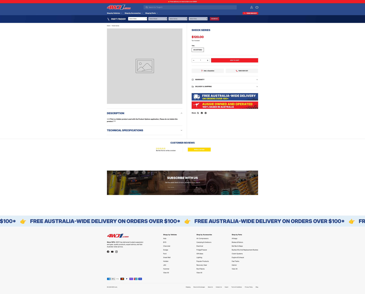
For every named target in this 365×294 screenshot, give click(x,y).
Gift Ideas (199, 254)
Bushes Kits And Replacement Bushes (245, 250)
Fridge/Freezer (201, 250)
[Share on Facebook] (202, 113)
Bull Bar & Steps (237, 246)
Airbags (234, 238)
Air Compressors (202, 238)
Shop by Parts (150, 13)
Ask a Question (209, 71)
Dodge (165, 250)
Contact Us (219, 287)
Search (214, 18)
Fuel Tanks (235, 261)
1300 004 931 (243, 71)
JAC (164, 265)
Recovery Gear (201, 265)
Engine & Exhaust (238, 257)
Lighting (199, 257)
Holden (165, 261)
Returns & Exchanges (199, 287)
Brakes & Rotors (237, 242)
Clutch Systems (237, 254)
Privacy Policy (249, 287)
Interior (234, 265)
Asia (164, 238)
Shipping (188, 287)
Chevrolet (166, 246)
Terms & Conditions (236, 287)
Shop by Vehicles (113, 13)
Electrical (199, 246)
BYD (164, 242)
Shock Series (115, 25)
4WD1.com (114, 287)
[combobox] (190, 7)
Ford (164, 254)
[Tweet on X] (198, 113)
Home (108, 25)
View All (166, 273)
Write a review (199, 149)
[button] (257, 7)
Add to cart (234, 60)
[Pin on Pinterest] (205, 113)
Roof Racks (200, 269)
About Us (210, 287)
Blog (257, 287)
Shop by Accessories (133, 13)
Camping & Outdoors (203, 242)
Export (226, 287)
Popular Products (202, 261)
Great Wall (167, 257)
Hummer (166, 269)
